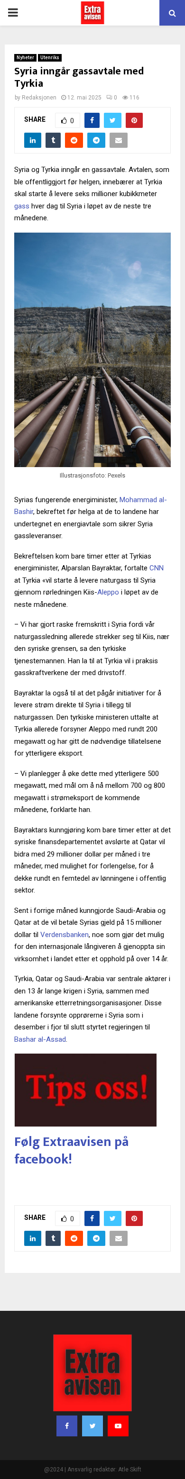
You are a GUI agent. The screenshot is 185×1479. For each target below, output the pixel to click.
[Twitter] (92, 1426)
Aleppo (108, 592)
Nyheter (25, 57)
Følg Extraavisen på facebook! (71, 1150)
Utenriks (49, 57)
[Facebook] (66, 1426)
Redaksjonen (39, 97)
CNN (156, 568)
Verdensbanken (64, 934)
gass (21, 206)
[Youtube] (118, 1426)
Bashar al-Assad (40, 1039)
